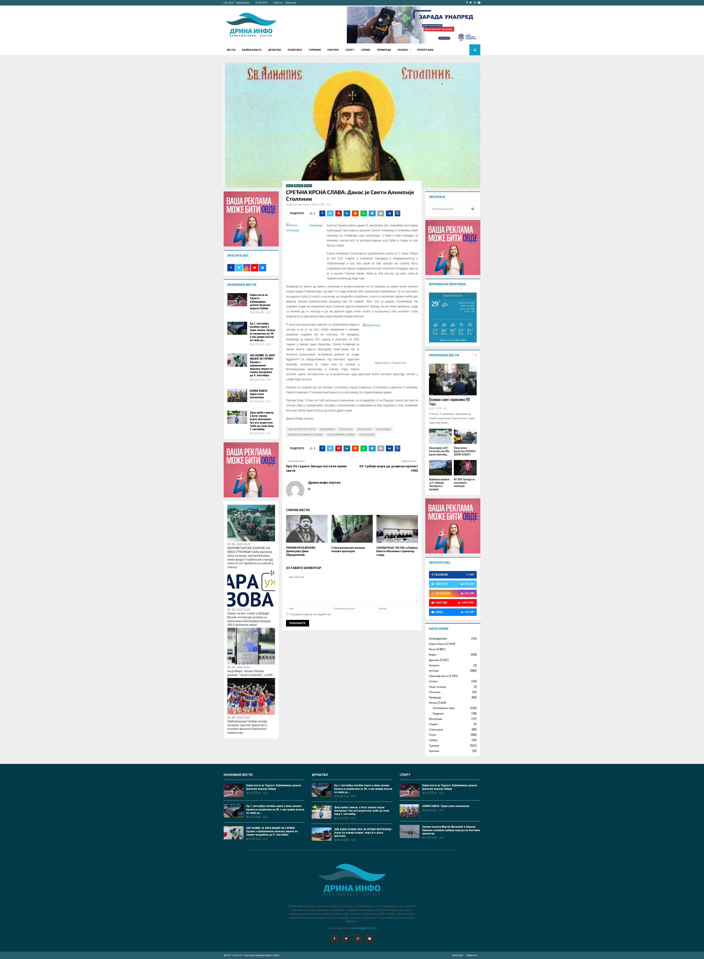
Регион (403, 49)
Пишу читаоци (437, 687)
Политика (295, 49)
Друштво (274, 49)
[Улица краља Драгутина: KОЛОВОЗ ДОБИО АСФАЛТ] (465, 436)
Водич (432, 654)
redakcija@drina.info (363, 928)
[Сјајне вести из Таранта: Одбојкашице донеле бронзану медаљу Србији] (237, 299)
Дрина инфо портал (299, 204)
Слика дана (436, 729)
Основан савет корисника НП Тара (449, 401)
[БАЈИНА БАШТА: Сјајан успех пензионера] (237, 395)
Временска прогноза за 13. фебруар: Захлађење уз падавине (439, 484)
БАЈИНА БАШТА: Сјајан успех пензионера (259, 394)
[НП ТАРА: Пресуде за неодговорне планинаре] (465, 467)
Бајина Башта (251, 49)
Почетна (277, 2)
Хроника (434, 751)
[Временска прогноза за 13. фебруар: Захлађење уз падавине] (440, 467)
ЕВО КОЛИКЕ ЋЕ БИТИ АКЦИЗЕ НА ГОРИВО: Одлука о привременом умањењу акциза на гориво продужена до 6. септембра (262, 365)
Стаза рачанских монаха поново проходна (348, 549)
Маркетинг (290, 2)
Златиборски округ (444, 708)
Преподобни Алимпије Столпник (305, 434)
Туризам (315, 49)
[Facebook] (334, 938)
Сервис (366, 49)
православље (383, 429)
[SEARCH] (473, 209)
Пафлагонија (364, 429)
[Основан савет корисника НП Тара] (453, 379)
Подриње (438, 713)
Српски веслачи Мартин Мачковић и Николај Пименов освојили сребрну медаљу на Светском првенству (451, 830)
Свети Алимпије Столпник (341, 434)
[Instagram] (358, 938)
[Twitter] (346, 938)
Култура (333, 49)
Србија (433, 740)
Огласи (433, 681)
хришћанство (366, 434)
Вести (231, 49)
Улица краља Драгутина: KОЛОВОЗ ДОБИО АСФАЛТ (465, 451)
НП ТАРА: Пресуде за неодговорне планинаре (464, 482)
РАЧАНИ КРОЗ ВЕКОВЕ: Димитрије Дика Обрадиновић (301, 551)
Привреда (384, 49)
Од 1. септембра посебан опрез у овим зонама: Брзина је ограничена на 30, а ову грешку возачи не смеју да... (262, 331)
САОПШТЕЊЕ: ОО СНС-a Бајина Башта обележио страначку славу (396, 551)
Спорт (349, 49)
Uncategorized (438, 638)
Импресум (457, 955)
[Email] (370, 938)
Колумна (434, 665)
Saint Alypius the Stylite (301, 429)
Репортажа (425, 49)
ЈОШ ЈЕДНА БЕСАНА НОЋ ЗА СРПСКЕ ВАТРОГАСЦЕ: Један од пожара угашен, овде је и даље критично (363, 832)
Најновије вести (438, 676)
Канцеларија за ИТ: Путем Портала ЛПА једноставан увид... (439, 451)
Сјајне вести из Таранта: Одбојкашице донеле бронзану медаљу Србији (260, 301)
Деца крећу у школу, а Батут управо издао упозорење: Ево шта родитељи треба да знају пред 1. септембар (262, 420)
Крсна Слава (346, 429)
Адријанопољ (327, 429)
